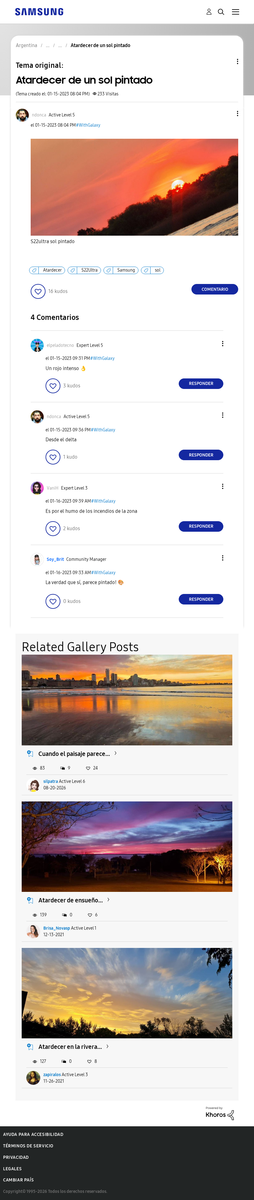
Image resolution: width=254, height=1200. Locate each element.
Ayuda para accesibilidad (33, 1134)
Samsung (126, 270)
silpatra (50, 781)
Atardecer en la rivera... (70, 1046)
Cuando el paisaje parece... (74, 753)
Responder (201, 383)
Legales (12, 1169)
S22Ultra (89, 270)
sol (157, 270)
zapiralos (52, 1074)
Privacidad (16, 1157)
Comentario (215, 289)
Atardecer (52, 270)
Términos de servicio (28, 1146)
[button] (227, 113)
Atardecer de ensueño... (70, 900)
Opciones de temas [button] (227, 61)
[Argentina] (39, 11)
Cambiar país (18, 1180)
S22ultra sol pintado (53, 241)
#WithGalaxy (88, 125)
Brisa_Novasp (56, 928)
